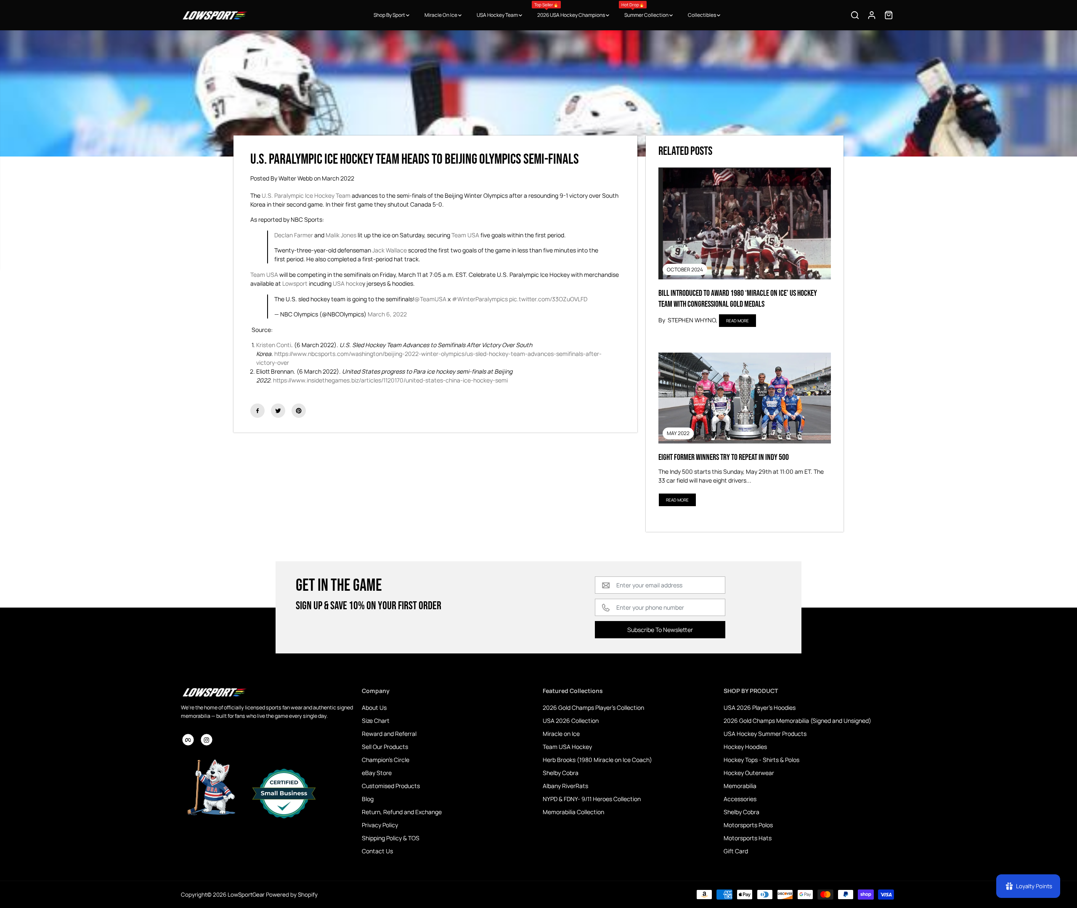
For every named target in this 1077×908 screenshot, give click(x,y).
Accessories (740, 799)
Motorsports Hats (748, 838)
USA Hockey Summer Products (765, 734)
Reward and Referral (389, 734)
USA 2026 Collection (571, 721)
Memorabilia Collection (573, 812)
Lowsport (295, 283)
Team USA (465, 235)
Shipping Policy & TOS (390, 838)
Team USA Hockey (567, 747)
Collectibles (702, 15)
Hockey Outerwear (749, 773)
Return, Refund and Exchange (402, 812)
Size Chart (376, 721)
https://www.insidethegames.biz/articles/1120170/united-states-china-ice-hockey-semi (390, 380)
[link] (267, 692)
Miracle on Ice (561, 734)
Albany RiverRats (565, 786)
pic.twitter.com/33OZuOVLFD (548, 299)
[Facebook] (257, 411)
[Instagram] (206, 740)
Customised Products (391, 786)
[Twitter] (278, 411)
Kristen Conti (273, 345)
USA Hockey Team (498, 15)
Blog (368, 799)
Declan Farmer (293, 235)
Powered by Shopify (292, 894)
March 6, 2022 (387, 314)
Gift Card (736, 851)
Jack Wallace (389, 250)
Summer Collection (645, 10)
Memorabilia (740, 786)
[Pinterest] (299, 411)
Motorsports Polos (748, 825)
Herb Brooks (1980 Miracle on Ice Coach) (597, 760)
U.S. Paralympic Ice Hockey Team (306, 195)
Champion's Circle (385, 760)
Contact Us (377, 851)
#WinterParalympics (480, 299)
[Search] (854, 15)
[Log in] (871, 15)
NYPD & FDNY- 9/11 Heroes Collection (592, 799)
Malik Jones (341, 235)
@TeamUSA (430, 299)
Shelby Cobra (560, 773)
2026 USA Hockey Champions (570, 10)
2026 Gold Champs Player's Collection (593, 708)
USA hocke (347, 283)
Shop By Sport (390, 15)
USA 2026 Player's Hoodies (760, 708)
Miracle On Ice (441, 15)
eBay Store (377, 773)
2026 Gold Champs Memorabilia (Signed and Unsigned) (797, 721)
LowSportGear (246, 894)
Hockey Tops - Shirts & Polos (761, 760)
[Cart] (888, 15)
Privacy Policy (380, 825)
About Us (374, 708)
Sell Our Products (385, 747)
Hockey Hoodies (745, 747)
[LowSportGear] (214, 15)
